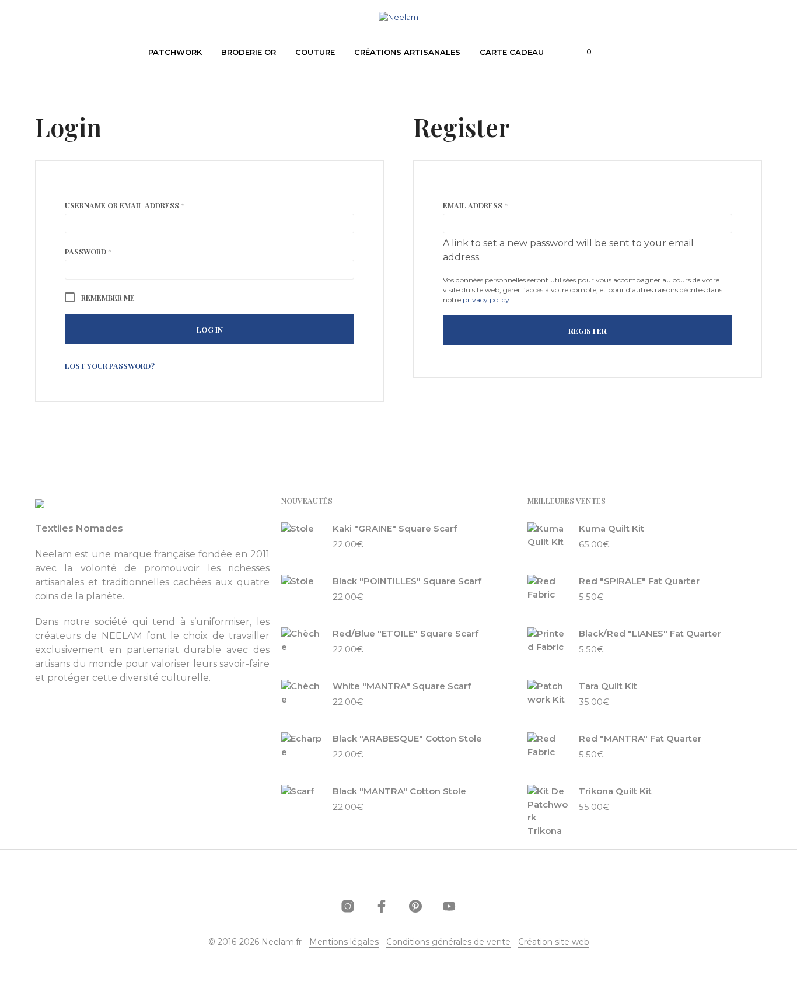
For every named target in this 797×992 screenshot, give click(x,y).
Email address (493, 205)
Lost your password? (110, 366)
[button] (582, 52)
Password (106, 251)
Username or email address (143, 205)
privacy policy (486, 299)
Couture (315, 52)
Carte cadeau (512, 52)
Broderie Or (248, 52)
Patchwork (175, 52)
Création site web (553, 942)
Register (587, 331)
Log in (210, 329)
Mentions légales (344, 942)
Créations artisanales (407, 52)
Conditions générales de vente (448, 942)
